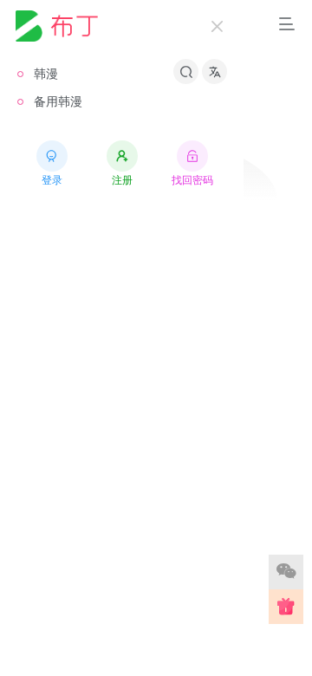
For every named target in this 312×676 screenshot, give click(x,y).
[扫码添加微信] (286, 572)
